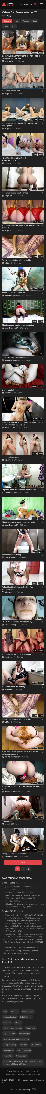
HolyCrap (8, 93)
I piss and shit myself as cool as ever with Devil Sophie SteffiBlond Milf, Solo (22, 1062)
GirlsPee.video (8, 883)
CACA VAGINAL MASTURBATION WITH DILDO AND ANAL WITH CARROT (21, 57)
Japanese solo (9, 1034)
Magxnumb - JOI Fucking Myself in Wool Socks (24, 915)
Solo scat (14, 1011)
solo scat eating (9, 1017)
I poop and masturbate (11, 457)
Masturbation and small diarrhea (15, 193)
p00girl (7, 263)
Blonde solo (30, 1028)
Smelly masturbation (10, 390)
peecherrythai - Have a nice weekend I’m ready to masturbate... (23, 887)
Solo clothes (36, 1045)
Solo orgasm (21, 1056)
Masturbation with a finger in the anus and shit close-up (21, 226)
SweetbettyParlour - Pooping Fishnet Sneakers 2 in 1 (21, 787)
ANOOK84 (9, 61)
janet (7, 824)
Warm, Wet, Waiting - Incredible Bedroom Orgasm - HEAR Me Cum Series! (20, 952)
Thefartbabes (10, 557)
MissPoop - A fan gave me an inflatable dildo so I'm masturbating (20, 753)
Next (23, 862)
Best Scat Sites (34, 1074)
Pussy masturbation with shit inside (16, 260)
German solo (8, 1050)
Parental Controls (13, 1074)
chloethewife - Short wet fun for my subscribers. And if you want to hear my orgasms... (23, 905)
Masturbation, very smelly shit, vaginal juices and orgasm (20, 124)
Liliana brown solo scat (12, 1028)
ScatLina (8, 393)
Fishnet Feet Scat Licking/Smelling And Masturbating (17, 588)
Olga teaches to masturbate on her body (18, 522)
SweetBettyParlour (12, 295)
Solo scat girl (24, 1034)
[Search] (35, 4)
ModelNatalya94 (11, 328)
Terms (9, 1071)
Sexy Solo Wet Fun (12, 901)
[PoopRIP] (8, 4)
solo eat (18, 1022)
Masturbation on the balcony (13, 687)
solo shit (23, 1045)
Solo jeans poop (9, 1045)
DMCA (23, 1074)
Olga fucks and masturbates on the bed (18, 325)
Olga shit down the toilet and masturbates (19, 490)
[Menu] (42, 4)
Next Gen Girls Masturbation (13, 293)
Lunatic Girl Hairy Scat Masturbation (16, 357)
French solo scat (24, 1050)
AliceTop (8, 460)
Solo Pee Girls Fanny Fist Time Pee (19, 892)
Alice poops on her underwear (14, 854)
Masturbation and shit (11, 91)
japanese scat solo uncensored (16, 1039)
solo (5, 1011)
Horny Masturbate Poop (11, 554)
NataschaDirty (10, 625)
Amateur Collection (12, 427)
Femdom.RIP (7, 911)
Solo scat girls (27, 1011)
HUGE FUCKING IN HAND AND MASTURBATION (14, 159)
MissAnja (8, 592)
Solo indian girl (26, 1017)
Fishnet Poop (7, 821)
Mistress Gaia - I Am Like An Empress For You (23, 948)
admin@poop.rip (23, 1089)
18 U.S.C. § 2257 (32, 1071)
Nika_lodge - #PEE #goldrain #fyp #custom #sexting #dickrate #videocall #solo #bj (21, 896)
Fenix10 (8, 163)
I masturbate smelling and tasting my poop (19, 622)
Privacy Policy (18, 1071)
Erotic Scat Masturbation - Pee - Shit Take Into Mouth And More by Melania (20, 423)
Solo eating (7, 1056)
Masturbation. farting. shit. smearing (16, 654)
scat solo (7, 1022)
